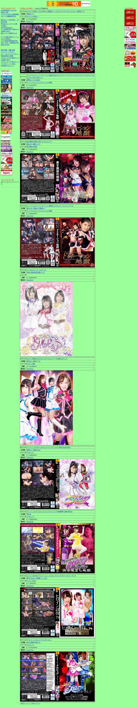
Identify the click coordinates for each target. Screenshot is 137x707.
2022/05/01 (30, 280)
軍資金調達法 (5, 56)
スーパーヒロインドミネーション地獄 (39, 82)
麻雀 (13, 50)
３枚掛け (4, 26)
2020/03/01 (30, 457)
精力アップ (15, 62)
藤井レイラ (36, 144)
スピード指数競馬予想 (8, 16)
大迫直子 (37, 80)
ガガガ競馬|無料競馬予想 (9, 41)
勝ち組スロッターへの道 (9, 24)
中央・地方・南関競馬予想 (10, 43)
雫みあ (29, 514)
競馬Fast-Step (5, 45)
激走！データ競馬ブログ (9, 33)
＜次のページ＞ (35, 703)
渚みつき (30, 208)
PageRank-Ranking (6, 27)
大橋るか (36, 208)
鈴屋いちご (41, 272)
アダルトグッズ (6, 62)
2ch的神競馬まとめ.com (8, 10)
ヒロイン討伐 (31, 581)
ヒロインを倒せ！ (33, 16)
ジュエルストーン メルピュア (36, 270)
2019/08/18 (30, 586)
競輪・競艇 (8, 50)
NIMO (29, 272)
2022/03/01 (30, 369)
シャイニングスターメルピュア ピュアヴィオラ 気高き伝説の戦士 (49, 447)
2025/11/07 (30, 21)
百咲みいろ (30, 14)
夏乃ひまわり (31, 578)
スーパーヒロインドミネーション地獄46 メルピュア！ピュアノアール (50, 206)
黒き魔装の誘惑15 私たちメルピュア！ (39, 141)
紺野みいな (30, 80)
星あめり (30, 144)
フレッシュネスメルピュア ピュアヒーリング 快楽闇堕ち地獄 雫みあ (50, 511)
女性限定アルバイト (7, 65)
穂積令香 (34, 272)
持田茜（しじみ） (42, 578)
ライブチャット (6, 64)
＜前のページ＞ (25, 703)
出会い (14, 64)
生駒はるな (36, 450)
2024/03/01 (30, 152)
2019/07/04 (30, 650)
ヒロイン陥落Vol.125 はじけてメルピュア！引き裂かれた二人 (47, 359)
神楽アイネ (36, 361)
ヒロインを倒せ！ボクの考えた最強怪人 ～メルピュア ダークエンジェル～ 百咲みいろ (55, 11)
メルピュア (30, 452)
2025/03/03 (30, 87)
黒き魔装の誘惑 (32, 146)
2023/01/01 (30, 216)
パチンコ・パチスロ (7, 52)
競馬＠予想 (4, 12)
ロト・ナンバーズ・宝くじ (10, 54)
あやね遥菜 (30, 642)
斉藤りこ (30, 450)
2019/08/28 (30, 522)
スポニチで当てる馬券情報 (10, 14)
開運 (11, 56)
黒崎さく (42, 208)
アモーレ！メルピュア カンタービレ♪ (39, 640)
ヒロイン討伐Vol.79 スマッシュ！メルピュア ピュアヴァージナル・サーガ (51, 576)
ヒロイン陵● (31, 364)
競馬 (2, 50)
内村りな (37, 642)
